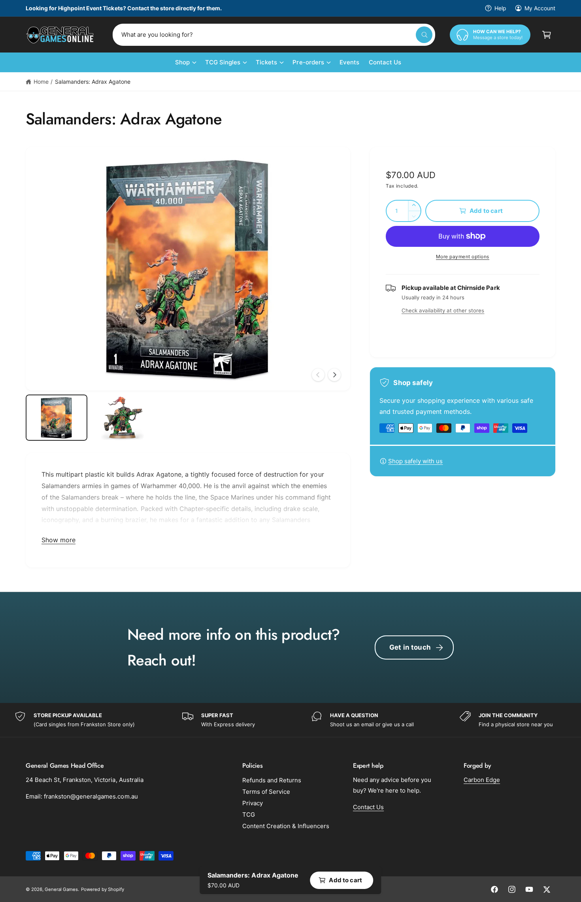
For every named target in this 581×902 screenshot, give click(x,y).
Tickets (266, 62)
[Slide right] (334, 374)
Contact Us (368, 807)
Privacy (252, 803)
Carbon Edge (482, 780)
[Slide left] (318, 374)
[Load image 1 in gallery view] (56, 418)
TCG (248, 814)
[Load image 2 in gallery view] (122, 418)
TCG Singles (222, 62)
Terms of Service (266, 791)
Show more (58, 540)
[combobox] (273, 34)
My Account (539, 8)
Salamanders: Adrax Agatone (92, 81)
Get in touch (410, 647)
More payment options (462, 256)
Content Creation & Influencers (285, 826)
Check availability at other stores (443, 310)
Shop (182, 62)
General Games (61, 889)
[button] (546, 34)
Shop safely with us (415, 461)
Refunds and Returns (271, 780)
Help (500, 8)
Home (41, 81)
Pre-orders (308, 62)
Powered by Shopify (102, 889)
